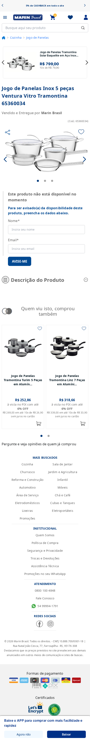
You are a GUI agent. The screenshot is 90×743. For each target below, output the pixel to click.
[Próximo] (86, 5)
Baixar (66, 734)
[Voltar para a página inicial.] (3, 37)
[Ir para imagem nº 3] (52, 181)
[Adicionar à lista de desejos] (81, 131)
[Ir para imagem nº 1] (38, 181)
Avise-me (19, 261)
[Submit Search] (83, 27)
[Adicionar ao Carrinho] (38, 423)
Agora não (24, 734)
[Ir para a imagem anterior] (5, 159)
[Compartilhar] (7, 132)
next (87, 62)
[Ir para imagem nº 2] (45, 181)
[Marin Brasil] (27, 17)
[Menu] (5, 17)
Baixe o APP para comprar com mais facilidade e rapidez (43, 723)
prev (3, 62)
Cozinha (16, 38)
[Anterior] (4, 5)
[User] (85, 17)
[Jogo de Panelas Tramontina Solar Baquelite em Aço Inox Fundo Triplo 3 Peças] (21, 62)
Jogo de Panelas (37, 38)
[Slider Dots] (41, 436)
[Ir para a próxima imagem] (84, 159)
